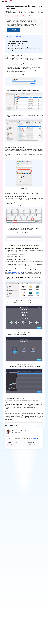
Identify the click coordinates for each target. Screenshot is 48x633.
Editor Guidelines (34, 438)
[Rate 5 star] (14, 444)
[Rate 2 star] (9, 444)
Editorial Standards (20, 15)
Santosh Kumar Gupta (21, 435)
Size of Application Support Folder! (16, 43)
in (15, 12)
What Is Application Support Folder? (16, 40)
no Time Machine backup (35, 263)
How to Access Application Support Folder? (18, 41)
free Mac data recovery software (14, 272)
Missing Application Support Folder (16, 45)
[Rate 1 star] (8, 444)
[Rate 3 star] (11, 444)
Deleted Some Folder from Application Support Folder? (20, 47)
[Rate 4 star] (13, 444)
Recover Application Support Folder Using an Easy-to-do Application (23, 48)
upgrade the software (31, 405)
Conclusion (10, 50)
